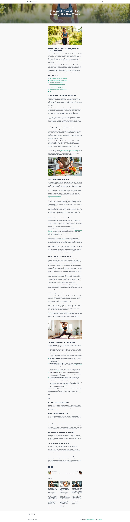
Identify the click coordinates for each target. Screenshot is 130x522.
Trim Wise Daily (32, 2)
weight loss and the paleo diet (53, 233)
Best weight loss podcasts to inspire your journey (69, 384)
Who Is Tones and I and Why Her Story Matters (58, 78)
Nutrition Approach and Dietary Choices (57, 84)
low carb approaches (78, 364)
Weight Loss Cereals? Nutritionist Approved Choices (64, 489)
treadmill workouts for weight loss (54, 196)
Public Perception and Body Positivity (57, 87)
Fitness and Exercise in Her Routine (56, 82)
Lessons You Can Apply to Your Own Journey (58, 89)
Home (97, 1)
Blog (90, 1)
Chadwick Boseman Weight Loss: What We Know (52, 489)
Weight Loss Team (63, 505)
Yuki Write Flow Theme (90, 519)
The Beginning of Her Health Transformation (58, 80)
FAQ (50, 91)
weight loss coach (58, 370)
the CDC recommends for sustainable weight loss (69, 150)
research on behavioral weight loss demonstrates (68, 284)
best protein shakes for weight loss (59, 239)
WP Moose (100, 519)
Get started (93, 1)
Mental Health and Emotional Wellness (57, 86)
